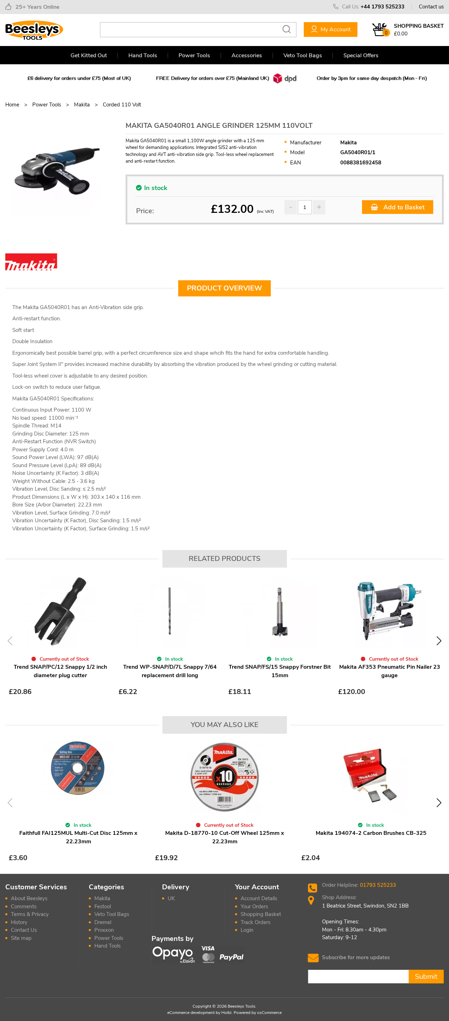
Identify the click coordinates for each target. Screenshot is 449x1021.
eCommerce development (191, 1012)
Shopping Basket (261, 914)
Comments (23, 906)
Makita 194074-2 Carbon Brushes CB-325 (371, 833)
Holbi (226, 1012)
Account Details (259, 898)
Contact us (431, 6)
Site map (21, 938)
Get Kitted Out (89, 55)
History (19, 922)
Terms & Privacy (30, 914)
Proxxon (104, 930)
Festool (102, 906)
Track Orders (255, 922)
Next (439, 641)
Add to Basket (403, 207)
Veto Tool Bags (302, 55)
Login (247, 930)
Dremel (102, 922)
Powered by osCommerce (258, 1012)
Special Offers (360, 55)
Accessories (247, 55)
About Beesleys (29, 898)
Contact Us (24, 930)
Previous (10, 641)
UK (171, 898)
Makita (102, 898)
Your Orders (254, 906)
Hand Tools (142, 55)
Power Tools (194, 55)
